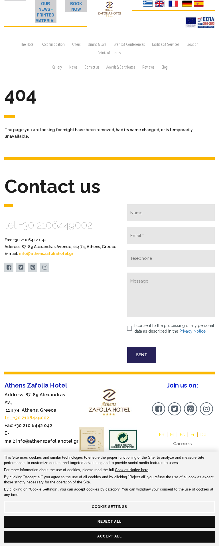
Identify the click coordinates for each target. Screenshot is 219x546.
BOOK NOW (76, 6)
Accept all (109, 536)
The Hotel (28, 44)
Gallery (57, 67)
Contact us (91, 67)
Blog (164, 67)
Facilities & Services (165, 44)
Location (192, 44)
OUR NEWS (44, 6)
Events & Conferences (129, 44)
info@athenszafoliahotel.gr (46, 253)
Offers (76, 44)
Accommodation (53, 44)
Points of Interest (109, 52)
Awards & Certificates (120, 67)
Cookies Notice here (131, 470)
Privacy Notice (192, 331)
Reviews (148, 67)
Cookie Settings (109, 507)
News (73, 67)
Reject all (109, 522)
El (172, 434)
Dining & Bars (97, 44)
